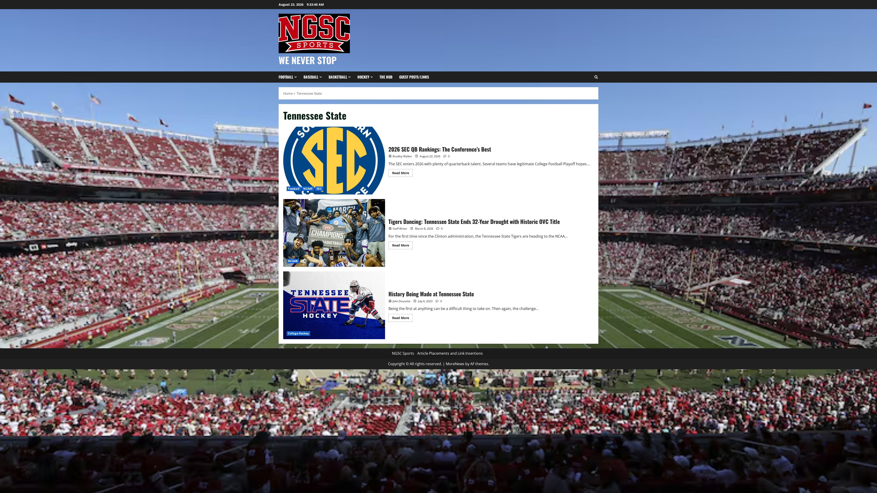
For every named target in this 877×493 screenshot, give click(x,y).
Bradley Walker (402, 156)
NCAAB (293, 261)
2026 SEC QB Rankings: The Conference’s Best (334, 160)
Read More (402, 173)
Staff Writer (400, 229)
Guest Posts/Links (414, 77)
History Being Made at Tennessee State (334, 305)
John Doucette (401, 301)
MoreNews (455, 363)
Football (286, 77)
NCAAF (308, 189)
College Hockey (298, 333)
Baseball (311, 77)
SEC (319, 189)
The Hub (386, 77)
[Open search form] (596, 77)
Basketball (338, 77)
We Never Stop (308, 60)
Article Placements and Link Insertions (450, 353)
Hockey (363, 77)
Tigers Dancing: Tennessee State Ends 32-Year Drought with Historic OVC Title (334, 233)
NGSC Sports (403, 353)
